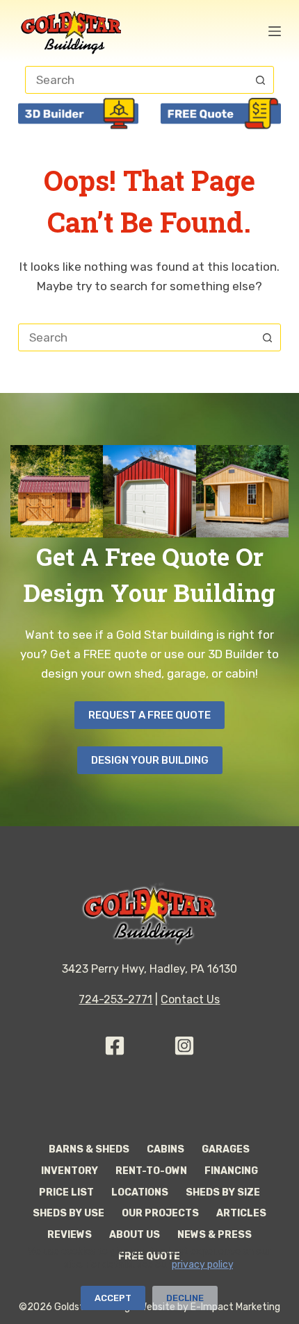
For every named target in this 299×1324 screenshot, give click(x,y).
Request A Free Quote (149, 715)
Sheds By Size (223, 1192)
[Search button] (260, 80)
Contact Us (190, 999)
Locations (139, 1192)
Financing (231, 1171)
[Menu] (274, 31)
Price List (66, 1192)
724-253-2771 (115, 999)
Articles (241, 1213)
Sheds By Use (68, 1213)
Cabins (165, 1149)
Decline (185, 1298)
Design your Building (150, 760)
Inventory (69, 1171)
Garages (226, 1149)
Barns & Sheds (89, 1149)
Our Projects (160, 1213)
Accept (113, 1298)
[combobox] (136, 337)
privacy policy (202, 1265)
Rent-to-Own (151, 1171)
